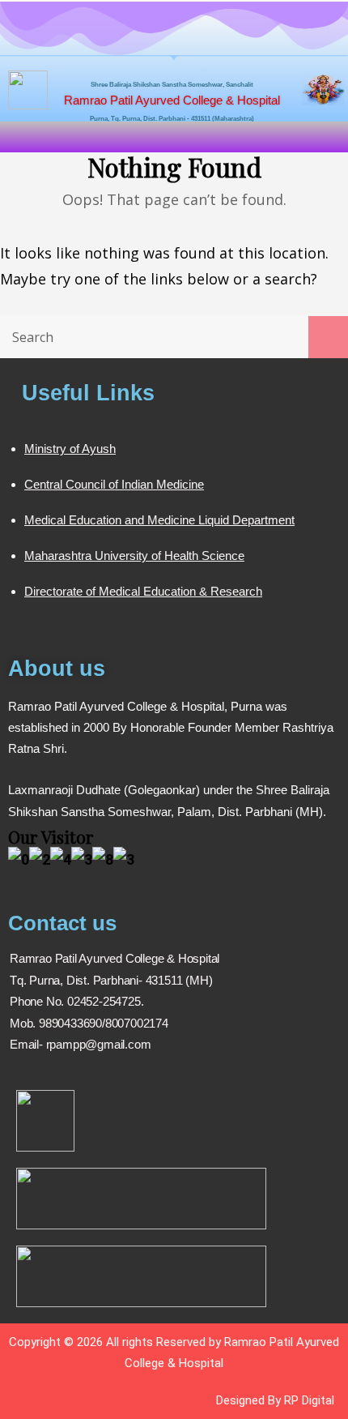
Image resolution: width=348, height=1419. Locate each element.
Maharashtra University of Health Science (134, 555)
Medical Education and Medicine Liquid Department (159, 520)
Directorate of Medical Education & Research (143, 591)
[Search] (328, 337)
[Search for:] (174, 336)
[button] (174, 137)
